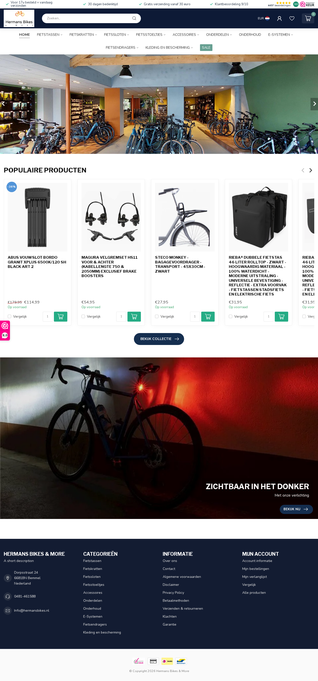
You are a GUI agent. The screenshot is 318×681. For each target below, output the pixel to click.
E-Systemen (279, 34)
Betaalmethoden (176, 600)
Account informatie (257, 560)
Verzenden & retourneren (183, 608)
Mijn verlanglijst (254, 576)
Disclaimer (171, 584)
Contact (169, 568)
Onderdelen (217, 34)
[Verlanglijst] (291, 18)
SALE (206, 47)
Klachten (170, 616)
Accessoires (184, 34)
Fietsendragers (120, 47)
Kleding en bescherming (168, 47)
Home (24, 34)
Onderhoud (250, 34)
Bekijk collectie (155, 339)
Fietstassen (48, 34)
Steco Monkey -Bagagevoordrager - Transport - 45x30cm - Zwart (180, 264)
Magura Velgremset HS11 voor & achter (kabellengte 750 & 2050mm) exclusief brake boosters (109, 266)
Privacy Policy (173, 592)
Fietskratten (82, 34)
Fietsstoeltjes (149, 34)
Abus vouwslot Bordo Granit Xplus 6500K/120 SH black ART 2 (37, 262)
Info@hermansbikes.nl (31, 610)
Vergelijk (20, 316)
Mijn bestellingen (255, 568)
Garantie (169, 624)
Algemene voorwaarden (182, 576)
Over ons (170, 560)
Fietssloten (115, 34)
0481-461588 (25, 596)
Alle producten (254, 592)
